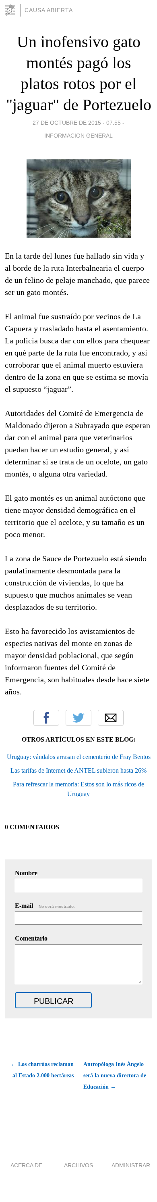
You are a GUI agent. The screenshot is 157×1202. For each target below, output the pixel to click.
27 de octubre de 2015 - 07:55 (77, 122)
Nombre (26, 873)
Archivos (78, 1165)
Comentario (31, 938)
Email (111, 718)
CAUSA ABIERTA (49, 10)
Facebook (46, 718)
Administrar (131, 1165)
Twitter (78, 718)
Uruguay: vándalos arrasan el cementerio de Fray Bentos (79, 756)
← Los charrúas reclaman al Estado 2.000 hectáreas (42, 1070)
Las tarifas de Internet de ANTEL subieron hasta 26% (78, 770)
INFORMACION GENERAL (78, 135)
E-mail (45, 905)
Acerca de (26, 1165)
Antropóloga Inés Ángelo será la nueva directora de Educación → (114, 1075)
